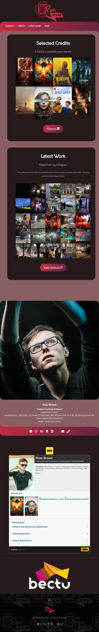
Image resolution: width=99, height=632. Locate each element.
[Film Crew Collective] (47, 431)
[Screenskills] (52, 431)
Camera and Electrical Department (29, 527)
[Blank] (57, 431)
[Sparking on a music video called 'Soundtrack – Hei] (68, 235)
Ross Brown (44, 458)
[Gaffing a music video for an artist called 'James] (68, 205)
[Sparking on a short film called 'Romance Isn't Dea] (38, 190)
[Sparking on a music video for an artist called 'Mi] (38, 250)
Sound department (21, 540)
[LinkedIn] (41, 431)
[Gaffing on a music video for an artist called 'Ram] (83, 220)
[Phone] (68, 431)
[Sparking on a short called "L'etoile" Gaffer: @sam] (68, 250)
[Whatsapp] (36, 431)
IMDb (47, 26)
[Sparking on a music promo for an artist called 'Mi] (83, 190)
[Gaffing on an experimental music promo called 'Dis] (53, 250)
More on (52, 128)
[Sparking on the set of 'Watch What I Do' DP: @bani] (38, 235)
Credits (21, 26)
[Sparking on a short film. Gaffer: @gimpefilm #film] (53, 205)
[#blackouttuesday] (23, 190)
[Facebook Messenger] (31, 431)
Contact (10, 26)
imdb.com (21, 550)
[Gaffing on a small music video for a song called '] (53, 220)
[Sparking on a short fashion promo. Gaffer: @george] (68, 220)
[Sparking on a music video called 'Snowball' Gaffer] (83, 205)
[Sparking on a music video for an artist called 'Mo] (38, 220)
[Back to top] (49, 600)
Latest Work (35, 26)
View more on (52, 267)
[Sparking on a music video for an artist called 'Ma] (38, 205)
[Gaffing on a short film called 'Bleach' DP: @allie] (53, 235)
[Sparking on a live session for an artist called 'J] (23, 250)
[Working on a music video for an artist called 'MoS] (23, 235)
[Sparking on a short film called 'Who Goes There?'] (23, 205)
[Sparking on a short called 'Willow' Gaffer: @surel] (68, 190)
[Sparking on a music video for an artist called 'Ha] (53, 190)
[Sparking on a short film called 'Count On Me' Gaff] (83, 235)
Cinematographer (21, 533)
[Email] (62, 431)
